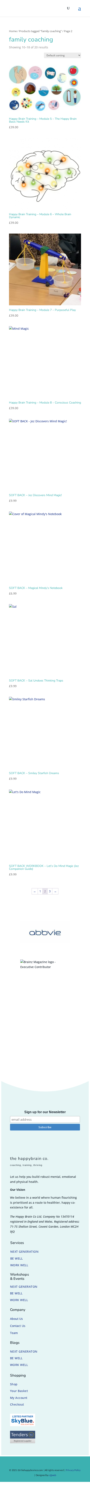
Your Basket (19, 1391)
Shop (14, 1384)
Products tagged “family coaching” (40, 31)
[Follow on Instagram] (39, 1463)
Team (14, 1333)
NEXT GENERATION (24, 1252)
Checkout (17, 1404)
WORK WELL (19, 1265)
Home (13, 31)
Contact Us (17, 1326)
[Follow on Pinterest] (47, 1463)
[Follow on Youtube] (55, 1463)
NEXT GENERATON (23, 1287)
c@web (52, 1475)
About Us (16, 1319)
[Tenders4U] (22, 1442)
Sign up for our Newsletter (45, 1112)
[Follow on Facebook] (31, 1463)
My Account (18, 1398)
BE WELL (16, 1258)
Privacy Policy (73, 1470)
